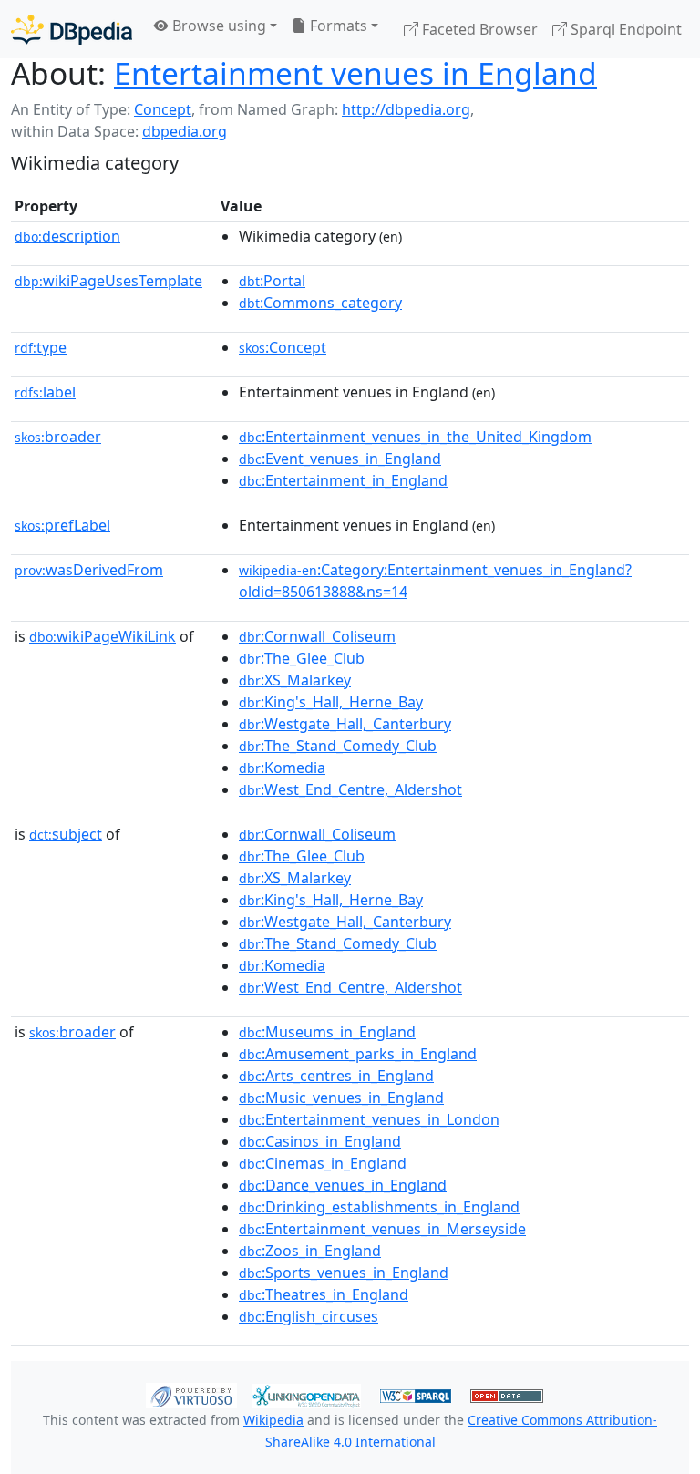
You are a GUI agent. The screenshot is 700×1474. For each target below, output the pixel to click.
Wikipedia (273, 1419)
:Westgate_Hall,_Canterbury (345, 724)
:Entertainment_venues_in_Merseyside (382, 1229)
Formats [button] (336, 25)
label (45, 392)
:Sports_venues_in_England (343, 1273)
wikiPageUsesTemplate (108, 281)
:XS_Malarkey (295, 680)
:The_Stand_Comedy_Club (338, 746)
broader (58, 437)
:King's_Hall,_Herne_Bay (331, 702)
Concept (162, 109)
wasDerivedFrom (89, 570)
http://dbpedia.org (406, 109)
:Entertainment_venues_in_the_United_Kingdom (415, 437)
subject (65, 834)
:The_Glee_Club (302, 658)
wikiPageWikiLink (102, 636)
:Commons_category (320, 303)
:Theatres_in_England (323, 1294)
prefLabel (62, 525)
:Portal (272, 281)
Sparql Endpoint (624, 29)
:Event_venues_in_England (340, 458)
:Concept (282, 347)
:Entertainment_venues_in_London (369, 1119)
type (41, 347)
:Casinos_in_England (320, 1141)
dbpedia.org (184, 131)
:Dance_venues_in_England (343, 1185)
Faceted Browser (478, 29)
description (67, 236)
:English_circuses (308, 1316)
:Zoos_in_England (310, 1251)
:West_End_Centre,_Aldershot (350, 789)
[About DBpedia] (71, 28)
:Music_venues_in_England (341, 1097)
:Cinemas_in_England (323, 1163)
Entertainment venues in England (355, 73)
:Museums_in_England (327, 1032)
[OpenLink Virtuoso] (191, 1395)
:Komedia (282, 768)
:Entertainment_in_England (343, 480)
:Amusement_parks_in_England (358, 1054)
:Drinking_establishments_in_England (379, 1207)
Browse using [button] (217, 25)
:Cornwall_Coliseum (317, 636)
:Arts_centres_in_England (336, 1076)
